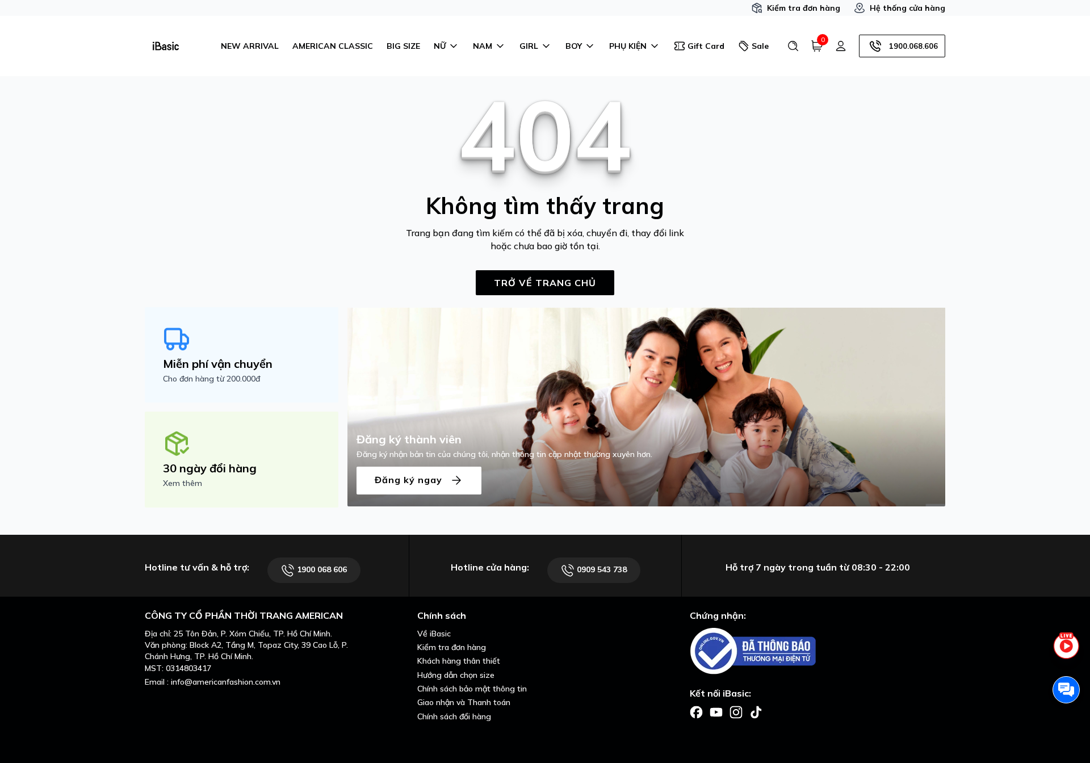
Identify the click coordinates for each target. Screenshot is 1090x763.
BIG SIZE (403, 46)
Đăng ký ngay (410, 479)
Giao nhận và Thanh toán (463, 702)
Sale (760, 46)
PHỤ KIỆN (628, 46)
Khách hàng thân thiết (458, 661)
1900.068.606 (913, 46)
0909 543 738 (601, 569)
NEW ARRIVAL (250, 46)
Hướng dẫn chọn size (455, 675)
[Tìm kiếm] (793, 46)
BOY (573, 46)
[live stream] (1066, 652)
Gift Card (705, 46)
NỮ (440, 46)
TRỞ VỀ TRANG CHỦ (545, 282)
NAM (482, 46)
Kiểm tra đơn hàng (803, 8)
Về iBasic (434, 633)
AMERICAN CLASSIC (332, 46)
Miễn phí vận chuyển (217, 364)
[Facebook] (696, 711)
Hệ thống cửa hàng (907, 8)
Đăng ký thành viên (409, 439)
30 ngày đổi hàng (210, 468)
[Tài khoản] (841, 46)
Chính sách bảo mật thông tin (472, 689)
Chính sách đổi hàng (454, 716)
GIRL (528, 46)
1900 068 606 (321, 569)
